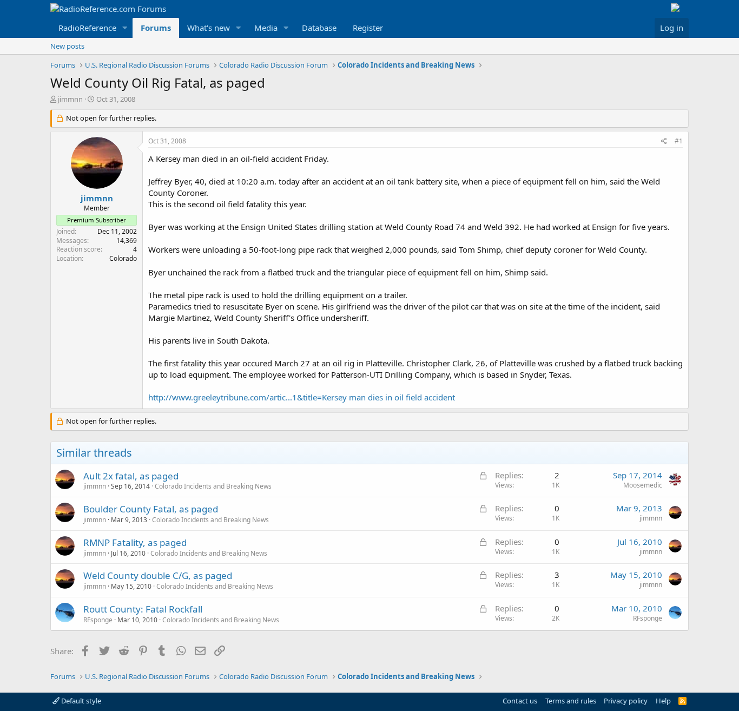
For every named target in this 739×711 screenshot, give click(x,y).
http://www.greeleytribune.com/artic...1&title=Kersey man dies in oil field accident (301, 397)
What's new (208, 27)
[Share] (664, 141)
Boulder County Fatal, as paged (150, 509)
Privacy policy (626, 701)
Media (266, 27)
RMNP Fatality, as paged (135, 542)
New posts (67, 46)
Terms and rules (570, 701)
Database (319, 27)
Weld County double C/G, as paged (157, 575)
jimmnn (70, 99)
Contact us (520, 701)
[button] (125, 28)
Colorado (123, 258)
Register (368, 27)
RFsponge (98, 619)
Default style (80, 701)
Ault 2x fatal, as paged (131, 476)
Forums (156, 27)
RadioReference (87, 27)
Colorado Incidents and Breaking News (213, 486)
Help (663, 701)
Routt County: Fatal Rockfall (142, 609)
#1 (679, 141)
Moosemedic (642, 485)
